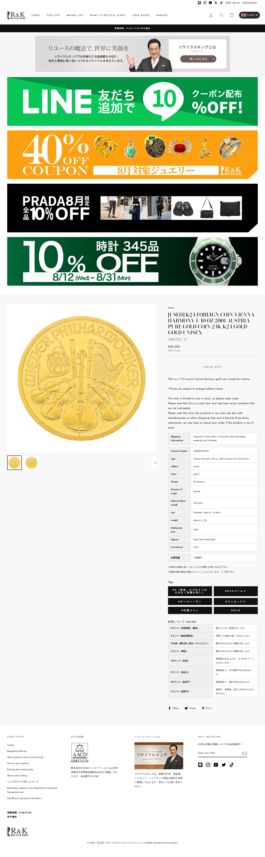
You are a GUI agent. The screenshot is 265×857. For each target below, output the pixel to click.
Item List (53, 15)
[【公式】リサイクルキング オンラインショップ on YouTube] (216, 765)
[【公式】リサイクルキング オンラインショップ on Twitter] (224, 765)
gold (236, 610)
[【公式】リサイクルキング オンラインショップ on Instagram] (208, 765)
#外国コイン (190, 610)
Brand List (75, 15)
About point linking (17, 775)
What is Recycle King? (108, 15)
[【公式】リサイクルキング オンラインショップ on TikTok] (231, 765)
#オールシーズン (190, 601)
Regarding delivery (17, 751)
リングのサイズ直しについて (23, 781)
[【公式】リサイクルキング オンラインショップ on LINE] (200, 765)
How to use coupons (18, 763)
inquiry (162, 15)
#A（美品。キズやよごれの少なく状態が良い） (190, 591)
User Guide (141, 15)
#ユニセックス (236, 601)
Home (36, 15)
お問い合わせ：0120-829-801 (241, 3)
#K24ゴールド (235, 591)
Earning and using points (20, 769)
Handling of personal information (24, 798)
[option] (132, 28)
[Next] (153, 463)
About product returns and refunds (25, 757)
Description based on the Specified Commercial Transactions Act (32, 790)
